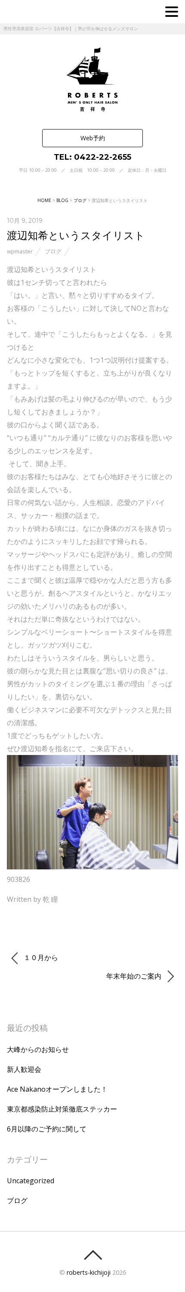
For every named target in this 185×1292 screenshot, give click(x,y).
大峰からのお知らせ (38, 1049)
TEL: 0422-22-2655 (92, 157)
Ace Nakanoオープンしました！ (57, 1089)
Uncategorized (30, 1180)
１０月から (40, 957)
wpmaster (20, 251)
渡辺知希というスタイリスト (76, 235)
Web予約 (92, 138)
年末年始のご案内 (134, 976)
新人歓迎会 (24, 1069)
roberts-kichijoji (89, 1272)
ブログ (53, 251)
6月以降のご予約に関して (46, 1129)
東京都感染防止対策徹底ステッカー (62, 1109)
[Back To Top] (93, 1255)
